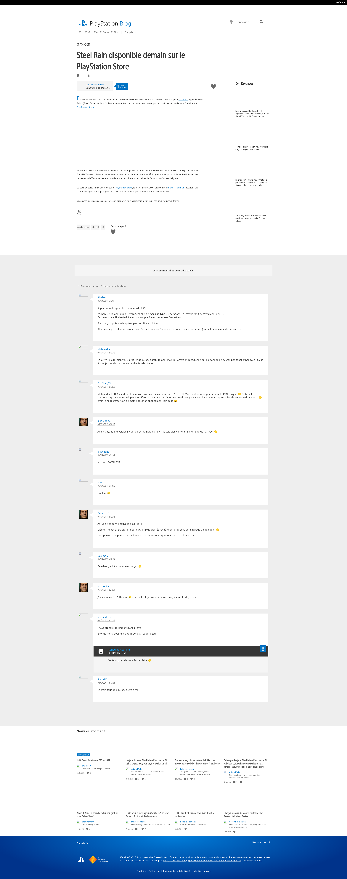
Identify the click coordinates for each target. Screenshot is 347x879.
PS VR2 (88, 32)
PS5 (80, 32)
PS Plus (114, 32)
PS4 (96, 32)
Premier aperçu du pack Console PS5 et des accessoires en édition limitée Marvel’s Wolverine (197, 762)
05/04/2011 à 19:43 (106, 516)
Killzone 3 (183, 99)
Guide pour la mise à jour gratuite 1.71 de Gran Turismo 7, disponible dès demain (147, 814)
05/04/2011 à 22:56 (106, 620)
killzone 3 (95, 227)
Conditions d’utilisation (148, 871)
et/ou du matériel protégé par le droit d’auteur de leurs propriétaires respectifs (202, 860)
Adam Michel (137, 769)
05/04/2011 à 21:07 (106, 589)
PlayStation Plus (176, 187)
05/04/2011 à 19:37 (106, 485)
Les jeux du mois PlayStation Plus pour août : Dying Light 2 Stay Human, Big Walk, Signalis (147, 762)
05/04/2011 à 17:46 (106, 352)
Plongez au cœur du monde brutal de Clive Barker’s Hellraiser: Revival (243, 814)
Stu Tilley (86, 765)
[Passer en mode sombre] (231, 22)
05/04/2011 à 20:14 (106, 559)
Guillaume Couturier (95, 84)
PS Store (104, 32)
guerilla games (83, 227)
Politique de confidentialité (176, 871)
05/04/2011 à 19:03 (106, 386)
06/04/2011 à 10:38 (106, 682)
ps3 (103, 227)
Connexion (242, 22)
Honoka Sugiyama (188, 821)
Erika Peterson (187, 769)
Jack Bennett (88, 821)
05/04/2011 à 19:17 (106, 424)
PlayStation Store (85, 107)
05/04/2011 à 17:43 (106, 300)
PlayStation (110, 23)
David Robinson (138, 821)
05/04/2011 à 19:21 (106, 455)
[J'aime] (88, 773)
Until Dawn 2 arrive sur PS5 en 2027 (93, 760)
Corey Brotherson (237, 821)
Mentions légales (202, 871)
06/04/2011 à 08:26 (117, 652)
